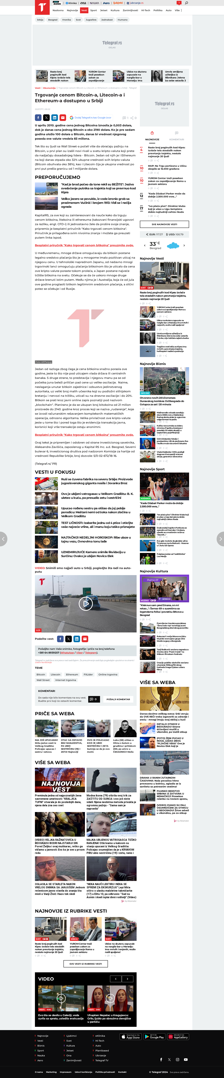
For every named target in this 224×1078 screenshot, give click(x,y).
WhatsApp (67, 652)
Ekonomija (49, 88)
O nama (39, 1072)
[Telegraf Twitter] (169, 1059)
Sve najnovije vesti (164, 224)
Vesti (38, 88)
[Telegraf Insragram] (177, 1059)
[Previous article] (3, 539)
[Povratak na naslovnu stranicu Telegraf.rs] (42, 7)
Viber (79, 652)
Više (177, 10)
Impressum (65, 1072)
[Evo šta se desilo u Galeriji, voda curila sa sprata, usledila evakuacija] (61, 998)
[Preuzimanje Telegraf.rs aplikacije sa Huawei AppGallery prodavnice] (178, 1036)
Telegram (91, 652)
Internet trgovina (65, 680)
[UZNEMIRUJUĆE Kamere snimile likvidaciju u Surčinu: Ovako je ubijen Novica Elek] (46, 556)
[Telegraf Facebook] (161, 1059)
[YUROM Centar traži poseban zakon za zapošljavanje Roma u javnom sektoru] (80, 76)
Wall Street (43, 680)
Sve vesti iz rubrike (86, 963)
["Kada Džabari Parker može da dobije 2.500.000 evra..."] (164, 486)
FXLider (88, 674)
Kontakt (122, 1072)
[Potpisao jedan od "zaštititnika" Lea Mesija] (147, 558)
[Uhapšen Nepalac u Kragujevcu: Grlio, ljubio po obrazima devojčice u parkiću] (110, 998)
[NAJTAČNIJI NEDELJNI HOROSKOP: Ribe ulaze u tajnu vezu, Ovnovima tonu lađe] (46, 542)
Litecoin (55, 674)
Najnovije (152, 258)
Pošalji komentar (118, 699)
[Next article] (220, 539)
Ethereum (72, 674)
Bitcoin (41, 674)
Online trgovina (108, 674)
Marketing (51, 1072)
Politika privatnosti (105, 1072)
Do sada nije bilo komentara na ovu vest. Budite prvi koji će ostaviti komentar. (62, 699)
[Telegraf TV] (186, 1059)
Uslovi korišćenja (43, 662)
